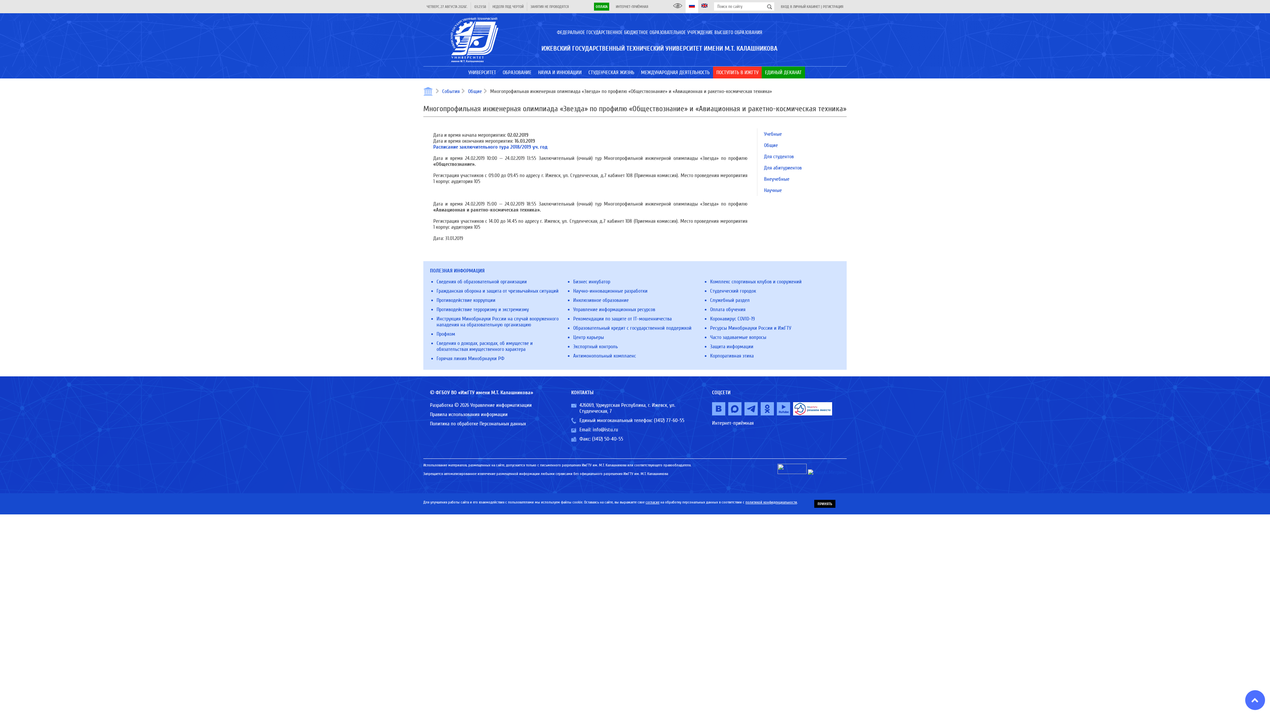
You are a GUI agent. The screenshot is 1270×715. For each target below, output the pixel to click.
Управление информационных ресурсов (614, 309)
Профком (446, 334)
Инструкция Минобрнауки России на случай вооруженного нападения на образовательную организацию (498, 322)
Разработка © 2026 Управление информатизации (481, 405)
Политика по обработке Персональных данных (478, 424)
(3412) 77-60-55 (669, 420)
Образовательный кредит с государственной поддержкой (632, 328)
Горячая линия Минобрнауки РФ (470, 358)
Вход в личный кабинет (800, 6)
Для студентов (779, 157)
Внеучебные (776, 179)
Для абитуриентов (783, 168)
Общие (475, 91)
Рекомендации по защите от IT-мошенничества (622, 319)
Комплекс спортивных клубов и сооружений (756, 282)
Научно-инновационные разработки (610, 291)
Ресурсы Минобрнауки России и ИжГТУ (750, 328)
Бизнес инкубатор (591, 282)
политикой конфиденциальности (771, 502)
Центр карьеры (588, 337)
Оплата (602, 6)
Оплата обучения (727, 309)
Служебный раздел (730, 300)
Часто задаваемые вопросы (738, 337)
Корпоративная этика (732, 356)
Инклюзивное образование (601, 300)
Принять (825, 503)
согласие (652, 502)
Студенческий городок (733, 291)
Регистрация (833, 6)
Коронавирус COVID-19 (732, 319)
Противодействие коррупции (466, 300)
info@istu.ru (605, 430)
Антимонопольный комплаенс (604, 356)
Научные (773, 190)
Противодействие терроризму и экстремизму (483, 309)
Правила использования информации (469, 414)
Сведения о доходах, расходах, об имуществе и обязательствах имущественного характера (485, 346)
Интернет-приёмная (632, 6)
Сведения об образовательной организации (482, 282)
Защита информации (731, 347)
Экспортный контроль (595, 347)
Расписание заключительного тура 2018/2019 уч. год (490, 147)
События (451, 91)
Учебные (773, 134)
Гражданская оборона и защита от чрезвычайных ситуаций (498, 291)
